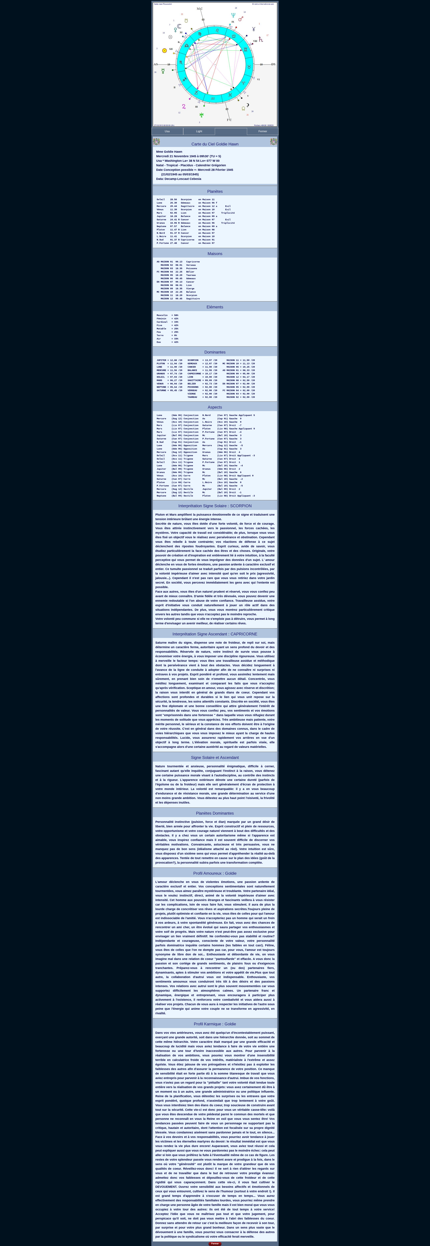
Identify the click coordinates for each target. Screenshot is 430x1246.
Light (199, 131)
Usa (167, 131)
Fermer (263, 131)
